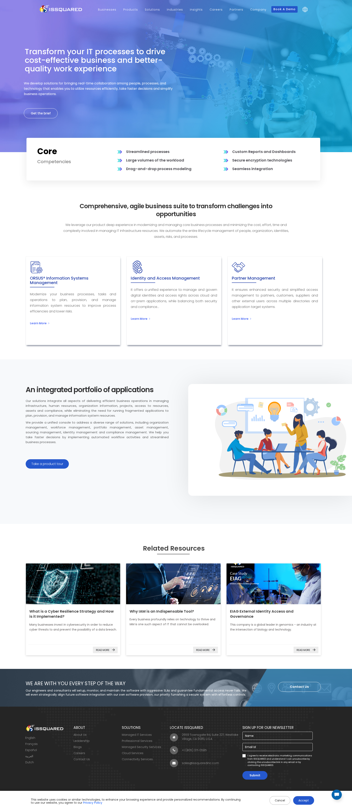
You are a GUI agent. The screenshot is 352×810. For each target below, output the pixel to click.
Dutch (29, 762)
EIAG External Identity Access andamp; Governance (274, 583)
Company (258, 10)
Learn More (38, 323)
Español (31, 750)
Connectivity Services (137, 759)
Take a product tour (47, 463)
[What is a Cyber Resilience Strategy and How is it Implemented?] (73, 583)
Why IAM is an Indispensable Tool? (162, 611)
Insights (196, 10)
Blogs (78, 747)
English (30, 738)
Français (31, 744)
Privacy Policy (92, 803)
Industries (175, 10)
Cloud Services (132, 753)
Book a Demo (284, 9)
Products (130, 10)
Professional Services (137, 741)
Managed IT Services (137, 735)
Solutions (152, 10)
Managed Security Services (141, 747)
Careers (216, 10)
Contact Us (299, 686)
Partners (236, 10)
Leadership (82, 741)
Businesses (107, 10)
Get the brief (41, 113)
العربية (29, 756)
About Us (80, 735)
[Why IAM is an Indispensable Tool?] (173, 583)
